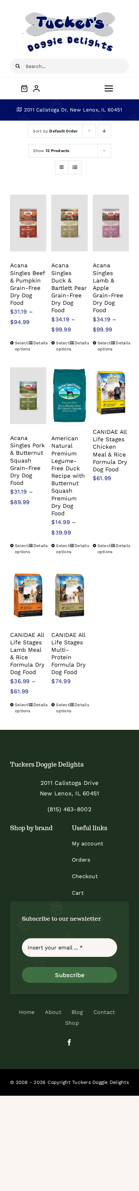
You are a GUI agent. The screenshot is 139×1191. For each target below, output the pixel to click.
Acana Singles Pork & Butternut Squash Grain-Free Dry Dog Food (27, 460)
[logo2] (69, 12)
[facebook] (69, 1042)
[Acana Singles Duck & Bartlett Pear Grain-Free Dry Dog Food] (69, 223)
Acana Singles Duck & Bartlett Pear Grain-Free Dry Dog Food (69, 288)
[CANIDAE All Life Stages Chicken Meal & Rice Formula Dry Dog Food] (111, 392)
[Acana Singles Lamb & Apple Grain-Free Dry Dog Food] (111, 223)
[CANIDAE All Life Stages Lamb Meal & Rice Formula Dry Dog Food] (28, 595)
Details (40, 343)
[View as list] (75, 167)
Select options (21, 346)
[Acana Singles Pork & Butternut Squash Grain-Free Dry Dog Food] (28, 395)
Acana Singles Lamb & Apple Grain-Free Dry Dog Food (108, 288)
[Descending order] (104, 131)
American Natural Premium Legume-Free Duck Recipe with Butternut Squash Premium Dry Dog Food (68, 476)
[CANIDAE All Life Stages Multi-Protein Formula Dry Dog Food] (69, 595)
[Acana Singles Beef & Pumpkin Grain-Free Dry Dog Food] (28, 223)
